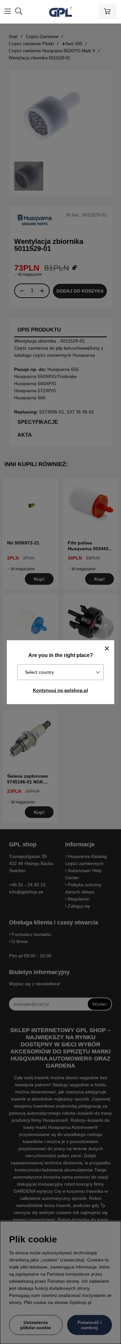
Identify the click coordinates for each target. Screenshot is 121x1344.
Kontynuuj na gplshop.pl (60, 690)
